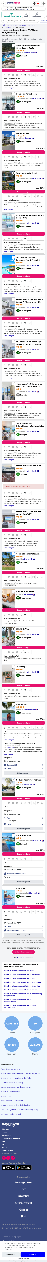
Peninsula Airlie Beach (26, 94)
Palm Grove (28, 784)
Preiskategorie (13, 21)
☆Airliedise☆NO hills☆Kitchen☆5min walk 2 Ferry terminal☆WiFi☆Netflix (29, 424)
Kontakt (5, 1147)
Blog (3, 1141)
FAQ (3, 1144)
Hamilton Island (30, 710)
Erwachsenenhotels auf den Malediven (16, 1087)
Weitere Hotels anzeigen (23, 952)
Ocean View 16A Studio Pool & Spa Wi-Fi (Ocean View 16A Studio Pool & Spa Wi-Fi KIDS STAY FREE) (29, 300)
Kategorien (6, 1135)
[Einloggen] (43, 3)
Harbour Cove (22, 133)
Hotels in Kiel (6, 1096)
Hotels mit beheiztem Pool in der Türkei (16, 1078)
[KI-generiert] (14, 81)
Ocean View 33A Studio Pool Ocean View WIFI (29, 512)
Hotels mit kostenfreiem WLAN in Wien (19, 971)
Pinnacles (20, 888)
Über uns (5, 1129)
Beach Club (21, 704)
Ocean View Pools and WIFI (28, 465)
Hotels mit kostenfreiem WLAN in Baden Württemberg (20, 1006)
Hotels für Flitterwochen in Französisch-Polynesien (20, 1073)
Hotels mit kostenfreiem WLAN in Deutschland (22, 982)
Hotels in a (21, 958)
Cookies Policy (12, 1261)
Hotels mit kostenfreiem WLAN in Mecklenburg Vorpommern (23, 995)
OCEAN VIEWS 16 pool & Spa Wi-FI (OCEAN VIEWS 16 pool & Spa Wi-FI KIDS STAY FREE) (29, 343)
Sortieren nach (29, 21)
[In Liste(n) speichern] (13, 45)
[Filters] (3, 21)
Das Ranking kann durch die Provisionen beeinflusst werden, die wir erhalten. (22, 40)
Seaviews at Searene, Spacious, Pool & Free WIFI (28, 258)
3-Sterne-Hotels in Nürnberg (12, 1082)
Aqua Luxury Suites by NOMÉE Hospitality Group (19, 1110)
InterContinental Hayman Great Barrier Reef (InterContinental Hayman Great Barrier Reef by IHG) (28, 46)
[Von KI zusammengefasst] (19, 745)
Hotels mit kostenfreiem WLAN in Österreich (22, 986)
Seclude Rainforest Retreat (28, 780)
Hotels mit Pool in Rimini (10, 1092)
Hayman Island (29, 53)
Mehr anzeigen (22, 773)
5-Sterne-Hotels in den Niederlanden (15, 1105)
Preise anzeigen (23, 70)
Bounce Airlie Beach (25, 591)
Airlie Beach (36, 98)
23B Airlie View (23, 629)
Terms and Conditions (32, 1261)
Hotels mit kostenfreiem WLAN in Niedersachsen (17, 1000)
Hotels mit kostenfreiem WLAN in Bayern (20, 990)
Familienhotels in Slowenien (12, 1101)
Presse (4, 1132)
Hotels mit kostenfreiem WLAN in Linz (19, 978)
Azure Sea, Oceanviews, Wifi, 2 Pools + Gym (30, 216)
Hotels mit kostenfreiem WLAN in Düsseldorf (22, 974)
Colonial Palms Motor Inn (28, 554)
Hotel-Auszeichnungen (11, 1138)
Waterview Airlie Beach (26, 173)
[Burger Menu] (3, 3)
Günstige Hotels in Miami (11, 1114)
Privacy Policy (21, 1261)
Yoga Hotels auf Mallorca (10, 1069)
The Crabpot (21, 666)
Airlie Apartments (24, 835)
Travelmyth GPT (8, 1150)
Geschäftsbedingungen (12, 1237)
